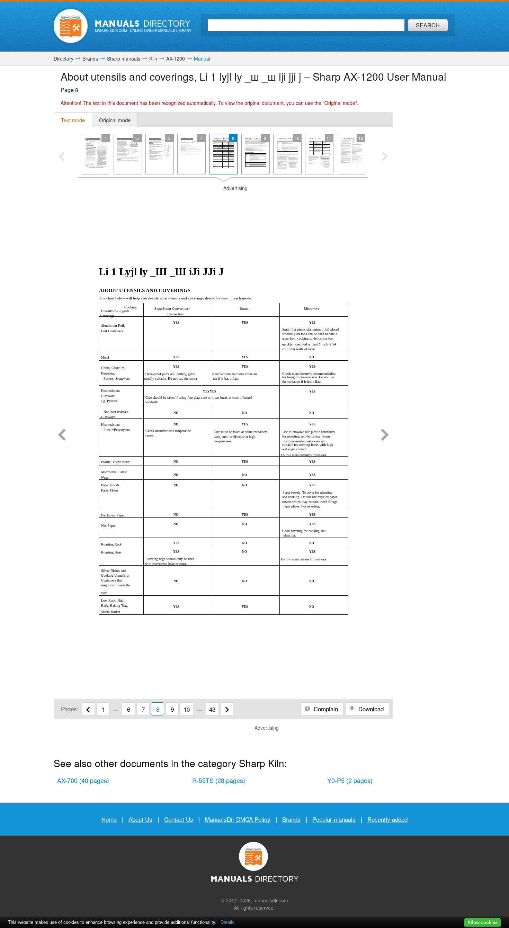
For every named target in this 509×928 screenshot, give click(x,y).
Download (370, 708)
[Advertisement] (223, 200)
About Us (140, 819)
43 (212, 709)
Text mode (73, 120)
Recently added (387, 819)
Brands (291, 819)
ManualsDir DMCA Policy (237, 819)
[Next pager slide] (385, 157)
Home (109, 819)
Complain (325, 708)
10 (187, 709)
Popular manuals (334, 819)
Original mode (115, 120)
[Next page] (385, 435)
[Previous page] (62, 435)
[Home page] (71, 26)
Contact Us (178, 819)
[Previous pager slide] (62, 157)
